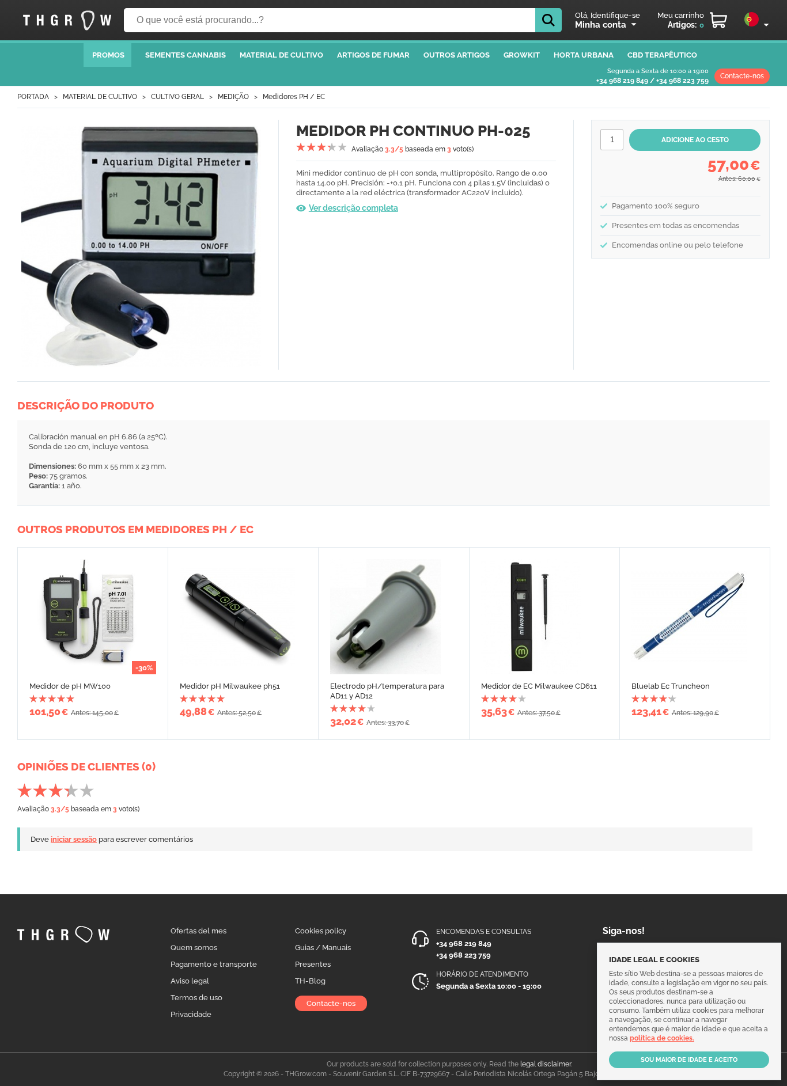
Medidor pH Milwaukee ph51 (230, 686)
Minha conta (600, 25)
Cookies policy (320, 930)
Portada (33, 97)
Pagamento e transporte (214, 964)
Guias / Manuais (323, 947)
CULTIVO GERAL (177, 97)
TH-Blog (310, 981)
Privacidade (191, 1014)
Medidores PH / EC (294, 97)
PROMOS (108, 55)
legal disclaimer (545, 1064)
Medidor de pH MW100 (70, 686)
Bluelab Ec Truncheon (670, 686)
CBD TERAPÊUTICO (662, 55)
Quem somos (194, 947)
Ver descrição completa (353, 207)
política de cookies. (662, 1038)
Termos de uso (196, 997)
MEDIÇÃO (233, 97)
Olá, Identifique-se (607, 15)
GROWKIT (522, 55)
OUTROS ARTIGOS (456, 55)
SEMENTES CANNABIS (185, 55)
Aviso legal (190, 981)
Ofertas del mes (198, 930)
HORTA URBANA (584, 55)
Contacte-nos (742, 76)
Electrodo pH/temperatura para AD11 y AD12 (387, 691)
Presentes (313, 964)
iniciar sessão (74, 839)
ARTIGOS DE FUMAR (373, 55)
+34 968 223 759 (682, 81)
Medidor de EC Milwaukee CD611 (539, 686)
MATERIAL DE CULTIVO (281, 55)
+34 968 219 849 (622, 81)
